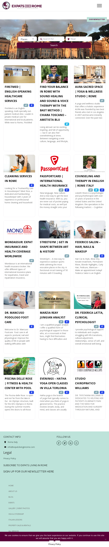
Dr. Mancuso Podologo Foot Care (17, 317)
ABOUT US (13, 491)
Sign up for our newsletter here (28, 471)
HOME (11, 485)
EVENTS (11, 502)
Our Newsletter (97, 19)
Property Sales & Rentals (20, 525)
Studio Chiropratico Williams (85, 383)
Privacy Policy (9, 458)
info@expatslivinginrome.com (21, 447)
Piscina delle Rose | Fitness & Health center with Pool (19, 383)
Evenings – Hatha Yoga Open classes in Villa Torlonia (54, 383)
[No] (105, 539)
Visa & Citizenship (16, 514)
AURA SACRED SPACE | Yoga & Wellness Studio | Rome (89, 91)
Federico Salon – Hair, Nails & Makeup (87, 246)
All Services (14, 531)
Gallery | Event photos (19, 508)
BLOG (11, 497)
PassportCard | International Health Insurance (54, 180)
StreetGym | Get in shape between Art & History (54, 246)
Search (57, 45)
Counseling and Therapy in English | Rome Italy (89, 180)
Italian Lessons (15, 520)
